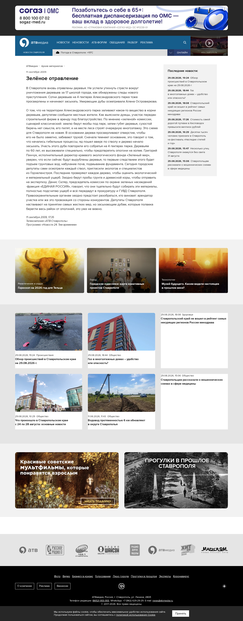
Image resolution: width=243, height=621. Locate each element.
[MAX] (200, 586)
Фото (57, 576)
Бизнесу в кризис (82, 576)
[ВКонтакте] (177, 586)
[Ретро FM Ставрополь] (81, 550)
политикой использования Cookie (135, 614)
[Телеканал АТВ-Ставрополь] (28, 550)
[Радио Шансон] (108, 550)
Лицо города (121, 576)
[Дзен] (224, 586)
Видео (66, 576)
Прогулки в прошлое (144, 576)
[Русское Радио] (55, 550)
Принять (180, 613)
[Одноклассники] (193, 586)
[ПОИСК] (185, 42)
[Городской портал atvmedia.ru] (161, 550)
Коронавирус (181, 576)
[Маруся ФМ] (214, 550)
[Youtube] (208, 586)
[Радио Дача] (135, 550)
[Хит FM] (188, 550)
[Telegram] (185, 586)
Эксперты (165, 576)
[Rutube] (216, 586)
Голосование (103, 576)
